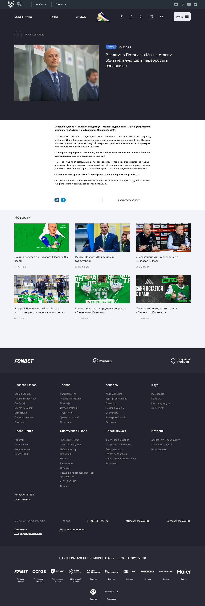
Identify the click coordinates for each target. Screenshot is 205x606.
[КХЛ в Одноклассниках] (182, 4)
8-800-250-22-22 (98, 520)
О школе (64, 486)
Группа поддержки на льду (121, 458)
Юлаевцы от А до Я (161, 444)
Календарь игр (22, 393)
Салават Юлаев (23, 16)
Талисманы (112, 463)
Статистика (20, 412)
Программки (21, 454)
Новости (19, 439)
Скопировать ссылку (128, 200)
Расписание (66, 463)
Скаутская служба (70, 444)
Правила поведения (72, 529)
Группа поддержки (116, 454)
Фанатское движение (117, 439)
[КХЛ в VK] (176, 4)
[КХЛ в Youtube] (189, 4)
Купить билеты (22, 499)
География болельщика (118, 444)
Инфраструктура (160, 403)
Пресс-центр (23, 431)
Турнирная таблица (25, 398)
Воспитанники (159, 449)
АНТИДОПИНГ (68, 481)
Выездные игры (114, 449)
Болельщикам (116, 431)
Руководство (158, 393)
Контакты (156, 398)
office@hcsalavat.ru (138, 520)
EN (161, 16)
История (65, 468)
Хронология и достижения (165, 439)
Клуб (154, 385)
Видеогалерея (22, 449)
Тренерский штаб (23, 417)
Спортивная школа (73, 431)
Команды (65, 458)
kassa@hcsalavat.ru (179, 520)
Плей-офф (19, 403)
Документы (157, 408)
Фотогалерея (21, 444)
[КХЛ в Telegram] (195, 4)
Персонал (19, 422)
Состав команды (23, 408)
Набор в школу (68, 449)
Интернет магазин (24, 494)
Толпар (54, 16)
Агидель (81, 16)
